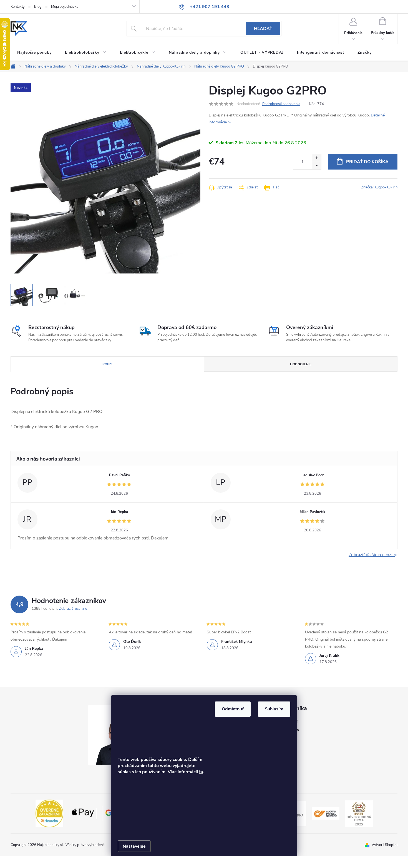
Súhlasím (274, 709)
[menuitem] (34, 52)
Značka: (379, 187)
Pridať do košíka (367, 162)
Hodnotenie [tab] (300, 364)
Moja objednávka (65, 6)
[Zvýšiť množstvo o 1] (316, 158)
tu (201, 772)
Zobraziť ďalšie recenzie (372, 555)
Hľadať (263, 29)
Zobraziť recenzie (73, 608)
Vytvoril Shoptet (384, 844)
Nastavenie (134, 846)
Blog (38, 6)
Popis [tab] (107, 364)
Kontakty (18, 6)
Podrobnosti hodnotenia (281, 104)
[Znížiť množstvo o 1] (316, 165)
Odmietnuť (233, 709)
